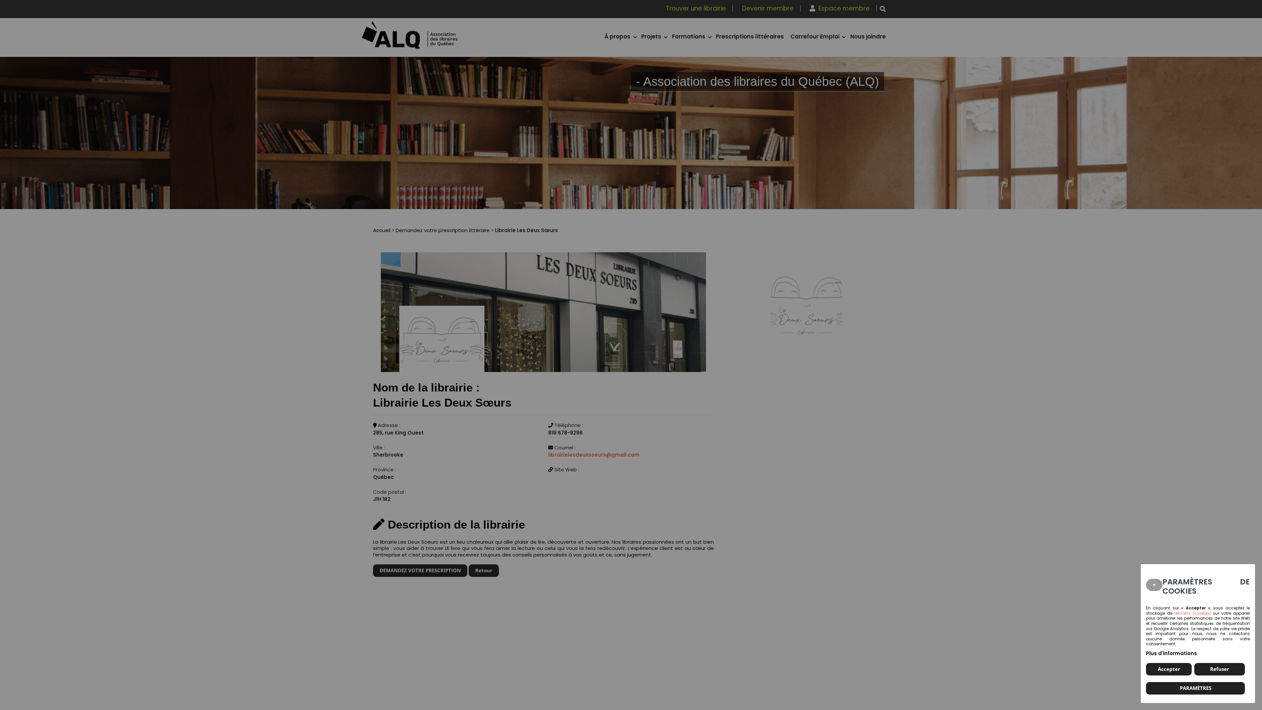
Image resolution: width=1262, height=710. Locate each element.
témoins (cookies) (1192, 613)
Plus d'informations (1171, 653)
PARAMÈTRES (1195, 688)
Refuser (1219, 669)
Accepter (1169, 669)
